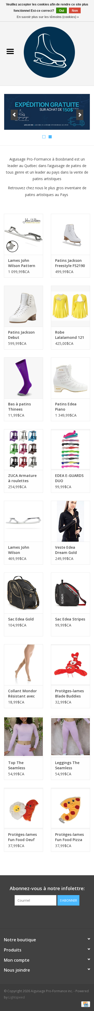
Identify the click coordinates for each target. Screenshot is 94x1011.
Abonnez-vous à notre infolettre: (47, 888)
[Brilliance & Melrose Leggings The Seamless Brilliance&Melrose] (70, 736)
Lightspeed (16, 997)
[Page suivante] (79, 115)
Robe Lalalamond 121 (69, 335)
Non (75, 11)
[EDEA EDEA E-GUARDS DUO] (70, 449)
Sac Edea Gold (21, 619)
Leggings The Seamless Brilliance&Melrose (70, 765)
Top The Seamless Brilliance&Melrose (23, 765)
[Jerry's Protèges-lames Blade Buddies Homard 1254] (70, 664)
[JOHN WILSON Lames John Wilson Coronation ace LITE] (23, 521)
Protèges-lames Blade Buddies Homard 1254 (69, 693)
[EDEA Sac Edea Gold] (23, 592)
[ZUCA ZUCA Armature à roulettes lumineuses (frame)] (23, 449)
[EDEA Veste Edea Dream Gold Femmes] (70, 521)
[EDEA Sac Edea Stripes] (70, 592)
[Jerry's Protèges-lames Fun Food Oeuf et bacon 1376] (23, 808)
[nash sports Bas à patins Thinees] (23, 377)
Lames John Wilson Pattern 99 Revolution (21, 263)
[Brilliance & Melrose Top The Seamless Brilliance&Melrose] (23, 736)
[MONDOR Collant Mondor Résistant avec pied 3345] (23, 664)
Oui (61, 11)
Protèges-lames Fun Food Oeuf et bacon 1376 (22, 837)
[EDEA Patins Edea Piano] (70, 377)
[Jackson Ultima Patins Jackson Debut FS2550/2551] (23, 306)
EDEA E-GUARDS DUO (69, 478)
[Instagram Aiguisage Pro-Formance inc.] (52, 916)
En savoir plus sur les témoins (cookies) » (48, 17)
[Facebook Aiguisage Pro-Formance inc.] (42, 916)
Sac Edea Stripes (70, 619)
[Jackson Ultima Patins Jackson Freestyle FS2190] (70, 234)
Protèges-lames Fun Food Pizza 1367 (69, 837)
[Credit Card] (84, 1004)
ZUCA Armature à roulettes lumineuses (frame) (22, 478)
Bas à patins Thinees (19, 406)
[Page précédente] (14, 115)
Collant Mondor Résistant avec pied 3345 (22, 693)
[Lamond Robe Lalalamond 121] (70, 306)
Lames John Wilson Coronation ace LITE (22, 550)
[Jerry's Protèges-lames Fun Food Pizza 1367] (70, 808)
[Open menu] (10, 51)
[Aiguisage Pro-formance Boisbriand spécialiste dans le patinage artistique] (57, 51)
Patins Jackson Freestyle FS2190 (70, 263)
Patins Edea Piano (66, 406)
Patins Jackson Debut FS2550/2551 (21, 335)
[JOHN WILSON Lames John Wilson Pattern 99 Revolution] (23, 234)
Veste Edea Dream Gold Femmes (66, 550)
